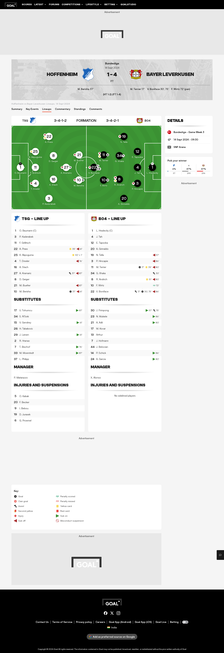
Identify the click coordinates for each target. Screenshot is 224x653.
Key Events (32, 109)
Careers (100, 622)
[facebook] (105, 614)
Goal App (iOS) (143, 622)
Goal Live (160, 622)
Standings (80, 109)
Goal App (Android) (120, 622)
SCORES (27, 4)
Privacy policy (84, 622)
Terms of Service (62, 622)
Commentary (62, 109)
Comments (95, 109)
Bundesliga (112, 63)
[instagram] (118, 614)
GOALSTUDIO (128, 4)
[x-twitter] (112, 614)
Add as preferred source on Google (114, 636)
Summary (16, 109)
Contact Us (42, 622)
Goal (56, 649)
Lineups (46, 109)
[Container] (54, 74)
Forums (54, 4)
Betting (174, 622)
